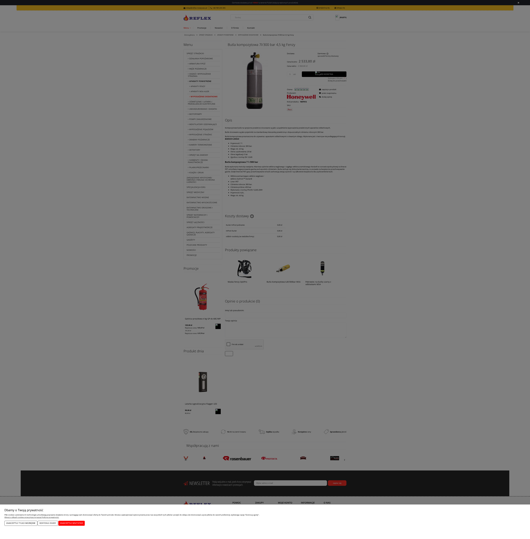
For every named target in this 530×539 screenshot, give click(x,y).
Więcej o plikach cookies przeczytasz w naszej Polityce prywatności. (31, 517)
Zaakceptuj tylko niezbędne (20, 523)
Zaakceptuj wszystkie (71, 523)
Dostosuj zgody (47, 523)
